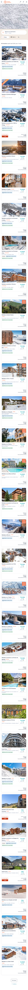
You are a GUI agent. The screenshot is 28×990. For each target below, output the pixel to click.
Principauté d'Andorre (8, 723)
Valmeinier (13, 598)
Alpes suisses (6, 97)
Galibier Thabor (9, 598)
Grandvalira (13, 723)
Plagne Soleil (12, 964)
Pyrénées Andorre (7, 413)
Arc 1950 (11, 126)
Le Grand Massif (9, 221)
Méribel (12, 287)
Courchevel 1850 (13, 64)
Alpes (5, 64)
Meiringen (10, 97)
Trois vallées (8, 64)
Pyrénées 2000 (6, 414)
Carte (13, 37)
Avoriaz (17, 159)
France (3, 64)
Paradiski (8, 126)
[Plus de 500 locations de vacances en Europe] (7, 2)
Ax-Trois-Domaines (13, 691)
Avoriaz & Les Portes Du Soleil (11, 159)
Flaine (13, 221)
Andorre (3, 723)
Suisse (3, 97)
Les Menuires (13, 841)
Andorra (17, 723)
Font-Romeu (6, 446)
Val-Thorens (13, 903)
